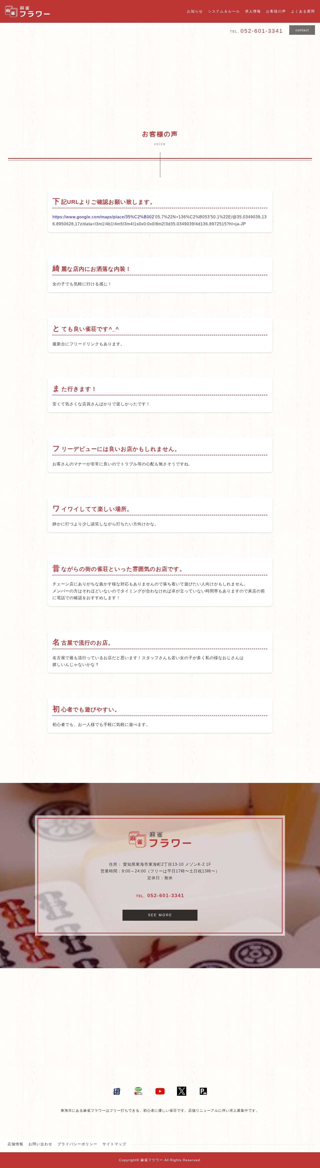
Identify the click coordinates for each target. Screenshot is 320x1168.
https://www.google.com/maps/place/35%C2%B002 (103, 217)
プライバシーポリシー (78, 1144)
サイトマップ (114, 1144)
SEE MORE (160, 915)
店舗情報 (16, 1144)
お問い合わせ (40, 1144)
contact (302, 30)
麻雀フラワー (151, 1160)
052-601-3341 (165, 895)
